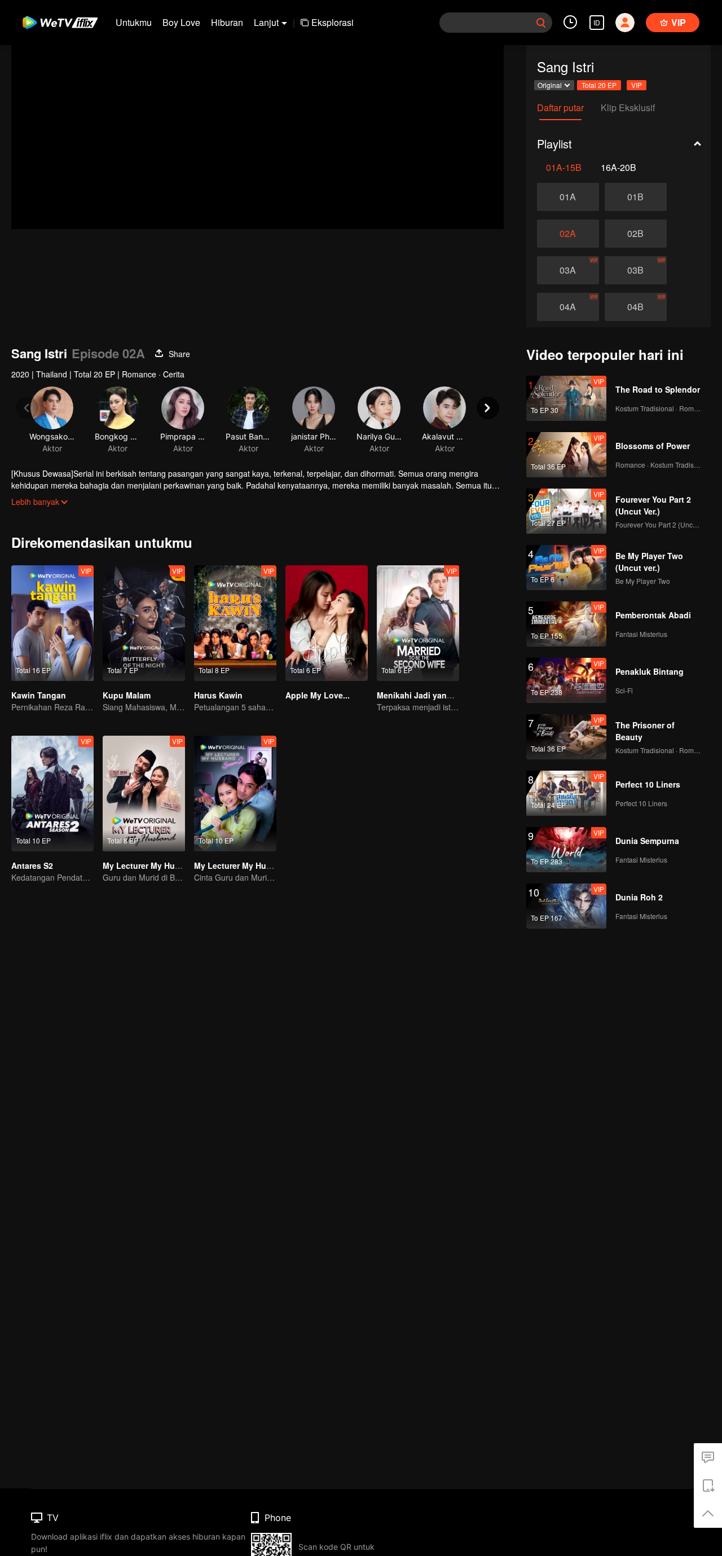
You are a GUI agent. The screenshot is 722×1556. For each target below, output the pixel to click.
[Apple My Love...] (326, 623)
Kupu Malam (127, 695)
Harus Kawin (218, 695)
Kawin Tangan (38, 695)
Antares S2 (32, 865)
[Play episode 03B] (636, 270)
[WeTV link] (61, 23)
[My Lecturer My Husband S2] (235, 793)
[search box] (541, 22)
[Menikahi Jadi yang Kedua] (418, 623)
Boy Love (181, 22)
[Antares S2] (52, 793)
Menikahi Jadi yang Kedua (428, 695)
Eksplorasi (332, 22)
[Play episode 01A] (568, 197)
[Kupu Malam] (144, 623)
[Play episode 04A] (568, 307)
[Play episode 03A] (568, 270)
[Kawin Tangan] (52, 623)
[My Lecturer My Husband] (144, 793)
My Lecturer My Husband (151, 865)
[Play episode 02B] (636, 233)
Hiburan (227, 22)
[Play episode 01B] (636, 197)
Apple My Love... (317, 695)
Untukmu (134, 22)
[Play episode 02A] (568, 233)
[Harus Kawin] (235, 623)
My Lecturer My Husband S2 (248, 865)
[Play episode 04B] (636, 307)
